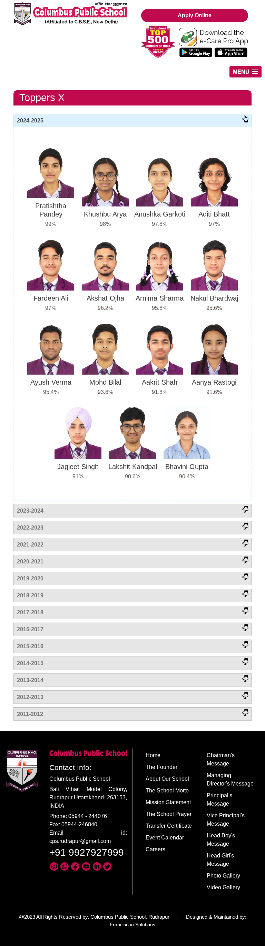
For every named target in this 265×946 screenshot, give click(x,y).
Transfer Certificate (169, 826)
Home (153, 755)
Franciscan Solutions (132, 924)
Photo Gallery (223, 876)
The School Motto (167, 790)
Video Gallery (223, 887)
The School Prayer (169, 814)
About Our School (167, 779)
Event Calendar (165, 838)
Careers (155, 849)
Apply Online (195, 15)
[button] (245, 71)
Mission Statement (168, 802)
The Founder (161, 767)
